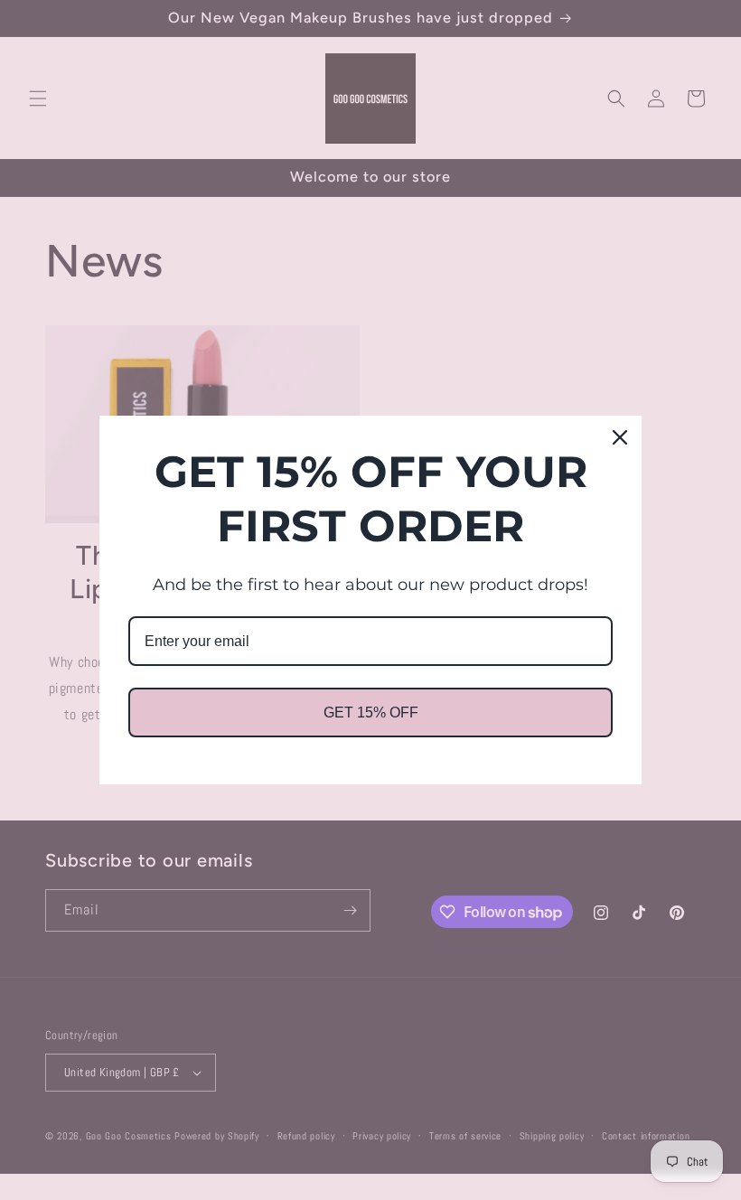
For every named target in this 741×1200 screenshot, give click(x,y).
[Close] (620, 437)
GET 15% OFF (371, 712)
